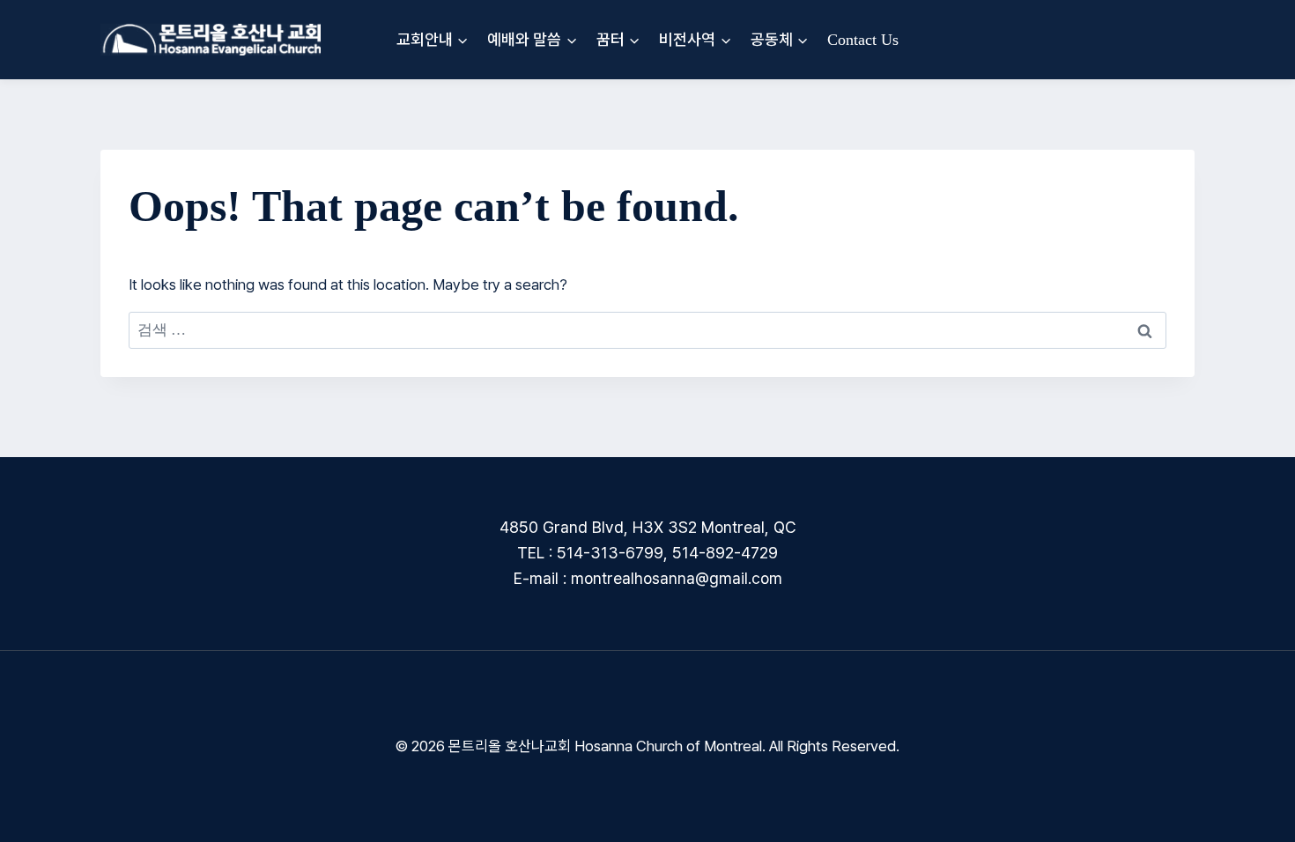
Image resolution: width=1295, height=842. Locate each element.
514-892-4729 (725, 552)
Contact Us (863, 39)
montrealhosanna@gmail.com (676, 578)
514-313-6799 (610, 552)
